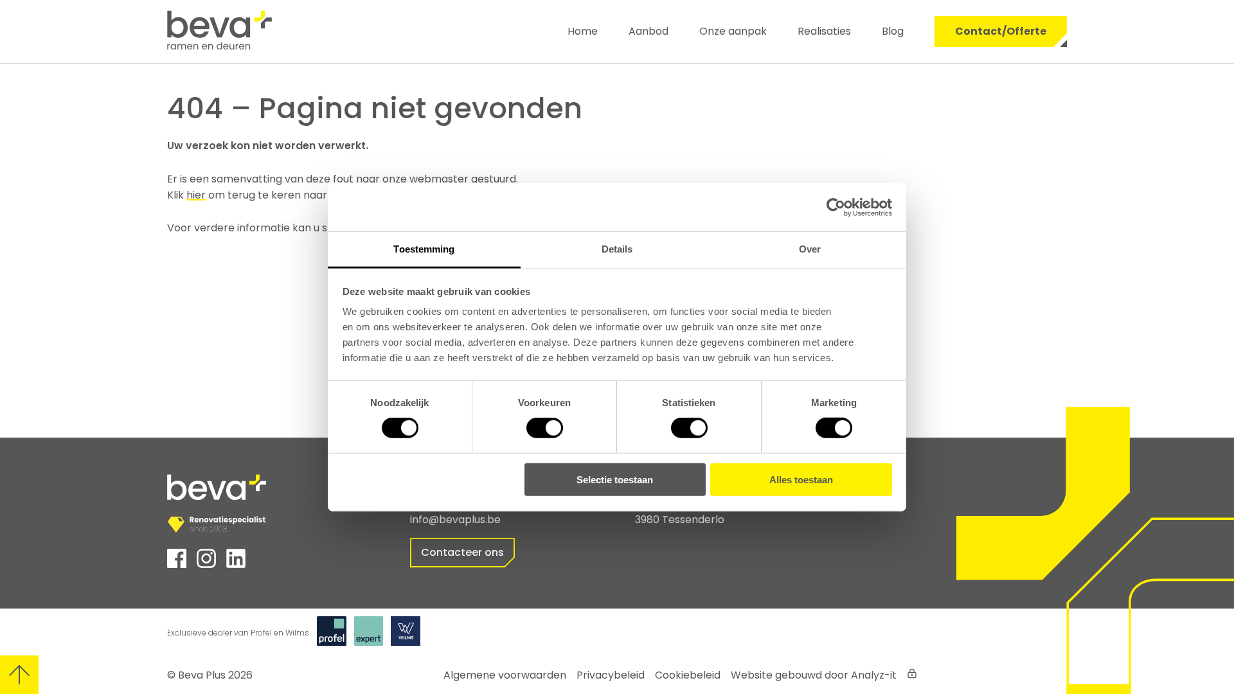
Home (583, 31)
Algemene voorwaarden (504, 675)
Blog (893, 31)
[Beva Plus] (242, 31)
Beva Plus (202, 675)
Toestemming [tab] (423, 249)
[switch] (544, 428)
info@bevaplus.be (455, 519)
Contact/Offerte (1000, 31)
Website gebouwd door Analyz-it (814, 675)
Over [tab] (810, 249)
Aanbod (648, 31)
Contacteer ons (462, 552)
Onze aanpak (733, 31)
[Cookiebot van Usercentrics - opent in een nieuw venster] (836, 207)
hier (196, 195)
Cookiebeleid (687, 675)
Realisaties (824, 31)
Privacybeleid (611, 675)
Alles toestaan (801, 479)
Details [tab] (617, 249)
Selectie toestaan (615, 479)
